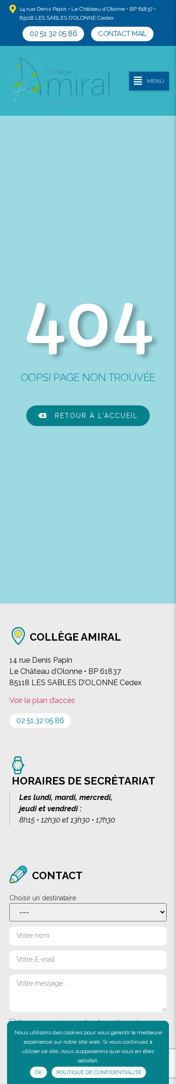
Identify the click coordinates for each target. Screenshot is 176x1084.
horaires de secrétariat (83, 781)
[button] (53, 33)
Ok (38, 1072)
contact (57, 875)
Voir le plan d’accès (42, 700)
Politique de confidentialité (98, 1072)
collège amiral (75, 637)
